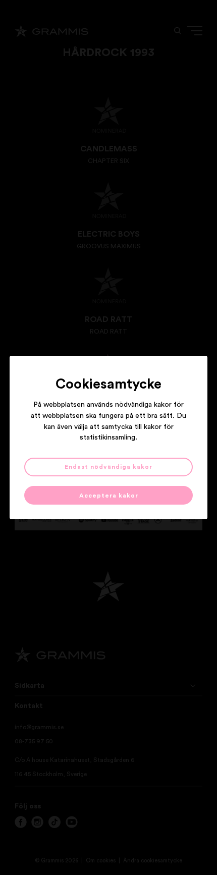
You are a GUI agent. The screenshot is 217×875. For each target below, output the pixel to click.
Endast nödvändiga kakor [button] (108, 467)
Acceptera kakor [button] (108, 496)
